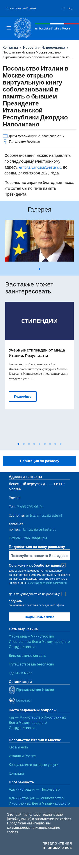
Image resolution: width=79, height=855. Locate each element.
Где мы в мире (20, 673)
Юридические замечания (51, 583)
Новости (30, 47)
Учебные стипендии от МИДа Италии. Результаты (37, 353)
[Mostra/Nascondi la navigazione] (8, 28)
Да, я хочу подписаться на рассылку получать (34, 594)
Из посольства (53, 47)
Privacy (31, 583)
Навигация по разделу (39, 461)
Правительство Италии (21, 8)
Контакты (10, 47)
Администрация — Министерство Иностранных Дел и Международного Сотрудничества (39, 803)
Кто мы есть (18, 747)
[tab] (39, 269)
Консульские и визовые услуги (33, 764)
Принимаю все (57, 847)
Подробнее (25, 396)
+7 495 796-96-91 (29, 506)
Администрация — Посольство (34, 789)
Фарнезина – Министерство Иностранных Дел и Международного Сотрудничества (39, 641)
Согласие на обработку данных (36, 565)
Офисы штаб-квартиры (28, 538)
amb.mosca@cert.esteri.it (37, 529)
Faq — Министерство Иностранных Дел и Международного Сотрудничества (37, 722)
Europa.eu (23, 700)
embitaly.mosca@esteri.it (40, 167)
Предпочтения (57, 843)
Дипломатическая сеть (27, 655)
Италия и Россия (22, 755)
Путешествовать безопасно (31, 664)
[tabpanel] (39, 242)
